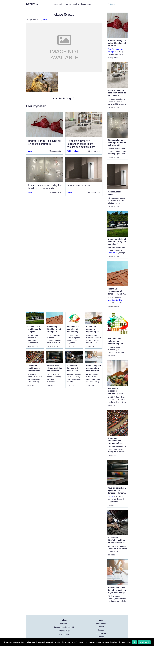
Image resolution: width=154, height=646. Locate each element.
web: (64, 638)
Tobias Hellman (73, 151)
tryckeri (110, 497)
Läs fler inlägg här (64, 98)
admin (45, 20)
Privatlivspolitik (144, 642)
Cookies (76, 4)
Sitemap (101, 637)
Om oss (68, 4)
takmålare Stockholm (116, 300)
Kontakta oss (86, 4)
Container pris (113, 253)
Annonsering (58, 4)
